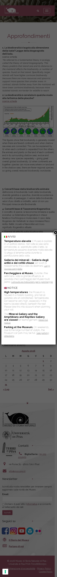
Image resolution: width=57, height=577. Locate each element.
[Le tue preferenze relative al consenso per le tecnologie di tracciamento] (5, 572)
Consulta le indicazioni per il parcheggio (32, 281)
